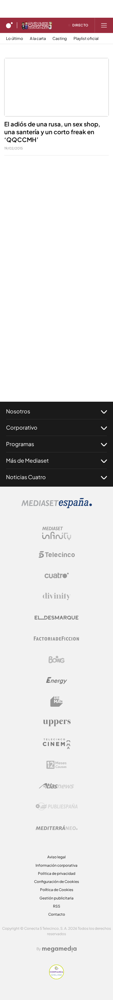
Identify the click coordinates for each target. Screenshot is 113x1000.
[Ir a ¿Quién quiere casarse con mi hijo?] (36, 25)
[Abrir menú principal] (104, 25)
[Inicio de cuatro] (9, 25)
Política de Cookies (56, 889)
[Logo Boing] (57, 659)
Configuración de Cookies (56, 881)
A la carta (38, 39)
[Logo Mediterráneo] (57, 827)
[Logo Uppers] (56, 722)
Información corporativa (56, 865)
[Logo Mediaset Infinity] (56, 533)
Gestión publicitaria (56, 898)
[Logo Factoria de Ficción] (57, 638)
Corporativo (21, 427)
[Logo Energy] (56, 680)
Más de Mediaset (27, 460)
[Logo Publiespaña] (57, 806)
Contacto (56, 914)
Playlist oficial (86, 39)
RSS (56, 906)
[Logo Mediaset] (56, 506)
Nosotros (18, 411)
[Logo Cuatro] (57, 575)
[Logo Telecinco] (57, 554)
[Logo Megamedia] (59, 949)
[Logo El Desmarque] (56, 618)
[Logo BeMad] (56, 701)
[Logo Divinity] (57, 596)
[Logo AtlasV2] (56, 786)
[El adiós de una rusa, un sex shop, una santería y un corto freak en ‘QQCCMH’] (56, 87)
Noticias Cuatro (26, 476)
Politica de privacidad (56, 873)
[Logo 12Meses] (56, 765)
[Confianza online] (56, 977)
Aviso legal (56, 857)
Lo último (14, 39)
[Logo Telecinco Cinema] (57, 743)
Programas (20, 443)
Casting (59, 39)
